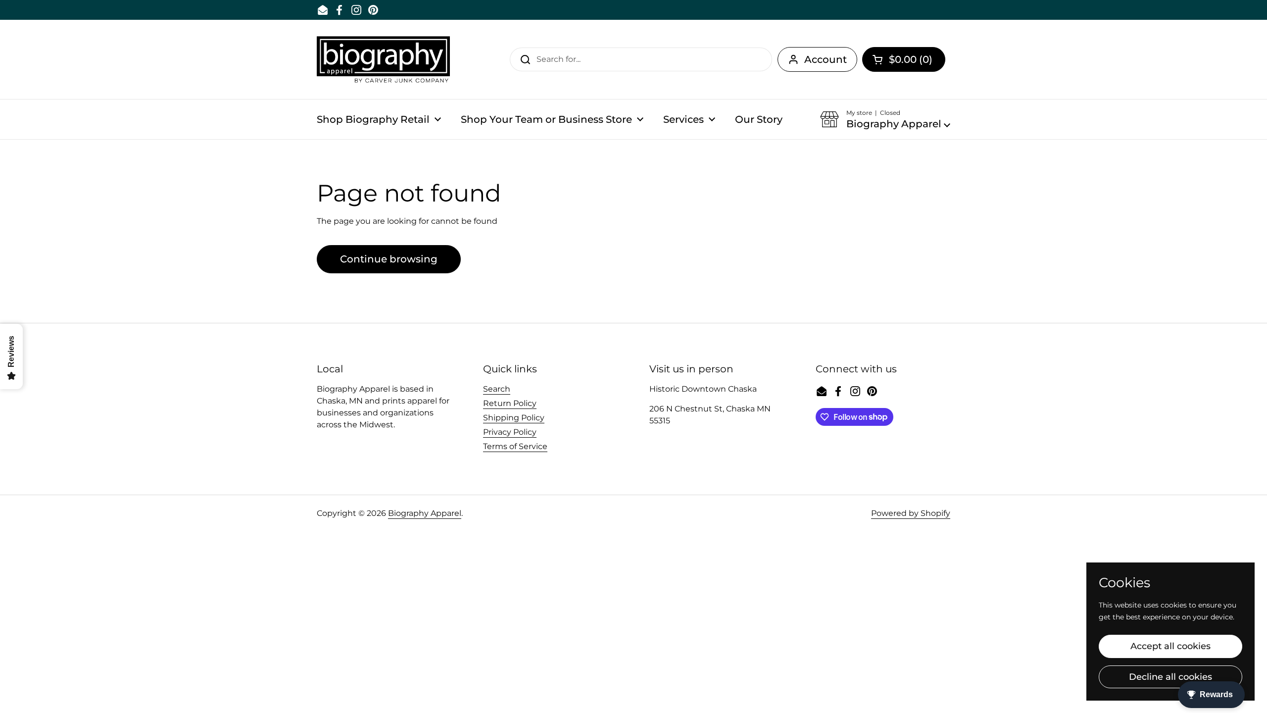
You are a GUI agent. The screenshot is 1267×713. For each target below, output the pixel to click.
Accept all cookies (1170, 646)
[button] (903, 59)
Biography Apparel (424, 513)
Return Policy (509, 403)
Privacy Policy (509, 432)
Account (825, 59)
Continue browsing (389, 259)
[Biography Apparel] (383, 59)
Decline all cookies (1170, 676)
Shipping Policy (513, 417)
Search (496, 389)
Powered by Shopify (910, 513)
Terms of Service (515, 446)
